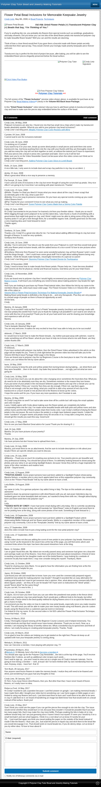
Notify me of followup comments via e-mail (25, 776)
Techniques (49, 19)
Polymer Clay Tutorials (50, 93)
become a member (48, 652)
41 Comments (10, 118)
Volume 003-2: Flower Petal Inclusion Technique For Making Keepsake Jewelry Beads (42, 293)
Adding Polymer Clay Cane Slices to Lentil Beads (50, 161)
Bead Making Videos (26, 101)
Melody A (10, 652)
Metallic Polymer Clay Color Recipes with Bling (49, 130)
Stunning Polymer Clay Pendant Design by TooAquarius (53, 259)
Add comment (90, 118)
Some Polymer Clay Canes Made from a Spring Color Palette (55, 204)
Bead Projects (37, 19)
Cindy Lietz (9, 19)
